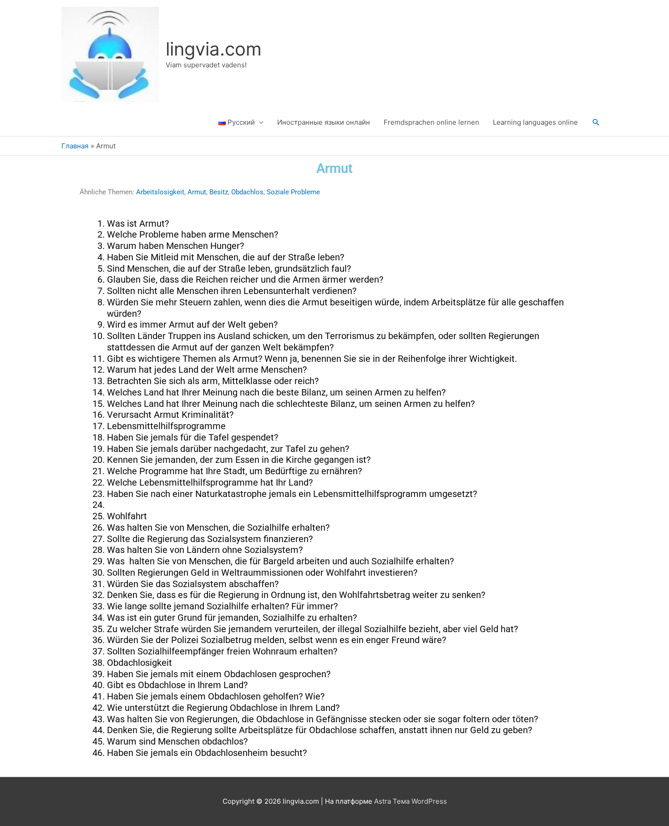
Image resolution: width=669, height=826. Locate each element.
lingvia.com (214, 49)
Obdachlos (247, 192)
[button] (596, 122)
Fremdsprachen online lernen (431, 122)
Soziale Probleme (293, 192)
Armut (197, 192)
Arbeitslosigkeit (160, 192)
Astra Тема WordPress (410, 801)
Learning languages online (535, 122)
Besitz (218, 192)
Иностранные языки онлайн (323, 122)
